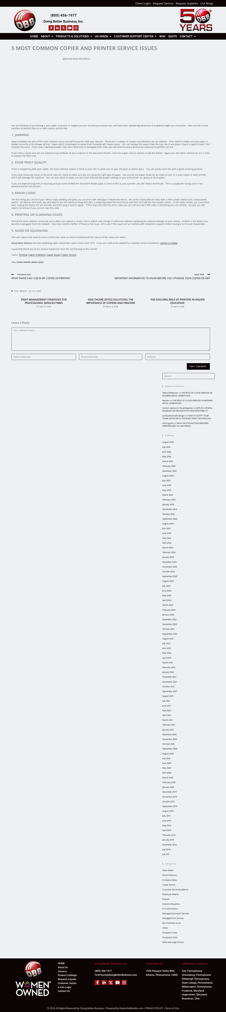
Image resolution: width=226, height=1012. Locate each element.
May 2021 (166, 710)
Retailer (165, 400)
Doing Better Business (92, 1008)
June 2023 (166, 590)
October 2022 (168, 629)
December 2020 (169, 734)
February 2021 (168, 724)
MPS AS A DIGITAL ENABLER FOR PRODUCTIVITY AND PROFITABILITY (187, 409)
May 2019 (166, 825)
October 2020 (168, 744)
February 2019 (168, 835)
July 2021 (166, 700)
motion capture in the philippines (177, 408)
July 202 (165, 854)
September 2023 (169, 576)
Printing (23, 254)
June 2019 (166, 820)
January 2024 (168, 557)
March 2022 (167, 662)
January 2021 (168, 729)
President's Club (169, 932)
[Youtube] (69, 27)
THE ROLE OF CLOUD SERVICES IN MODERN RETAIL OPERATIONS (187, 394)
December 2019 (169, 791)
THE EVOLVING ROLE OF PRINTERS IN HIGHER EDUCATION (177, 301)
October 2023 (168, 571)
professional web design (173, 415)
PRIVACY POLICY (154, 1008)
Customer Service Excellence (175, 889)
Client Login (143, 3)
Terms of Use (172, 1008)
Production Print (170, 937)
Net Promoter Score (171, 923)
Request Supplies (187, 3)
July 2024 (166, 528)
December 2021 (169, 676)
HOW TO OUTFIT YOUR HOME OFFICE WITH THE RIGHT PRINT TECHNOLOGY (186, 417)
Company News (169, 880)
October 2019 (168, 801)
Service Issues (37, 262)
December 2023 (169, 562)
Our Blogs (206, 3)
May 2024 (166, 538)
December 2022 (169, 619)
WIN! (162, 36)
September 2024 (169, 518)
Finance (165, 899)
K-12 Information (170, 908)
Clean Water (167, 870)
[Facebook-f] (51, 27)
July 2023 (166, 586)
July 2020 (166, 758)
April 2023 (166, 600)
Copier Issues (53, 254)
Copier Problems (37, 254)
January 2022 (168, 672)
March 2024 (167, 547)
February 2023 (168, 609)
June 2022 (166, 648)
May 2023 (166, 595)
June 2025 (166, 485)
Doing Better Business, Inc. (64, 21)
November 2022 (169, 624)
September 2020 (169, 748)
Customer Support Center (133, 36)
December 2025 (169, 471)
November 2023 (169, 566)
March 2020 (167, 777)
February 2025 (168, 499)
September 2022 (169, 633)
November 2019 (169, 796)
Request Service (163, 3)
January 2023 (168, 614)
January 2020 (168, 787)
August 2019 (168, 811)
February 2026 (168, 466)
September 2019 (169, 806)
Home (34, 36)
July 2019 (166, 815)
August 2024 (168, 523)
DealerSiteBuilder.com (131, 1008)
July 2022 (166, 643)
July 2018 (166, 849)
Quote (172, 36)
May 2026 (166, 456)
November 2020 (169, 739)
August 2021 (168, 696)
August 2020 (168, 753)
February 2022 (168, 667)
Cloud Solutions (169, 875)
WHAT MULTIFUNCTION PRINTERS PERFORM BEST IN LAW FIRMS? (185, 424)
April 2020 (166, 772)
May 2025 (166, 490)
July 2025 (166, 480)
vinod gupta (167, 423)
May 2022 (166, 652)
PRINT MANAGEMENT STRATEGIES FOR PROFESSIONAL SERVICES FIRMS (44, 301)
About (45, 36)
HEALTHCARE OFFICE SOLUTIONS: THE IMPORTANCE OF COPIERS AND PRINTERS (110, 301)
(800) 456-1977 (63, 15)
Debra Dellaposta (170, 392)
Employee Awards (170, 894)
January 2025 (168, 504)
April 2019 (166, 830)
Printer (26, 262)
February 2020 (168, 782)
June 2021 (166, 705)
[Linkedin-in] (57, 27)
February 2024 (168, 552)
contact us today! (169, 243)
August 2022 (168, 638)
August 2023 (168, 581)
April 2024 (166, 542)
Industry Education (171, 904)
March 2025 (167, 494)
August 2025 (168, 475)
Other (165, 927)
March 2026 (167, 461)
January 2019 (168, 839)
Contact (186, 36)
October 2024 (168, 514)
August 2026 (168, 442)
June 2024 (166, 533)
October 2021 (168, 686)
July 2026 (166, 447)
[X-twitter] (63, 27)
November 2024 (169, 509)
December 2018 (169, 844)
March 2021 (167, 720)
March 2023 (167, 605)
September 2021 (169, 691)
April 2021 (166, 715)
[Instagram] (76, 27)
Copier (19, 262)
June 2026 (166, 451)
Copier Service (68, 254)
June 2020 (166, 763)
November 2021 (169, 681)
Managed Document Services (175, 913)
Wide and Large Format (173, 942)
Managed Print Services (173, 918)
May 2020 (166, 767)
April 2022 (166, 657)
